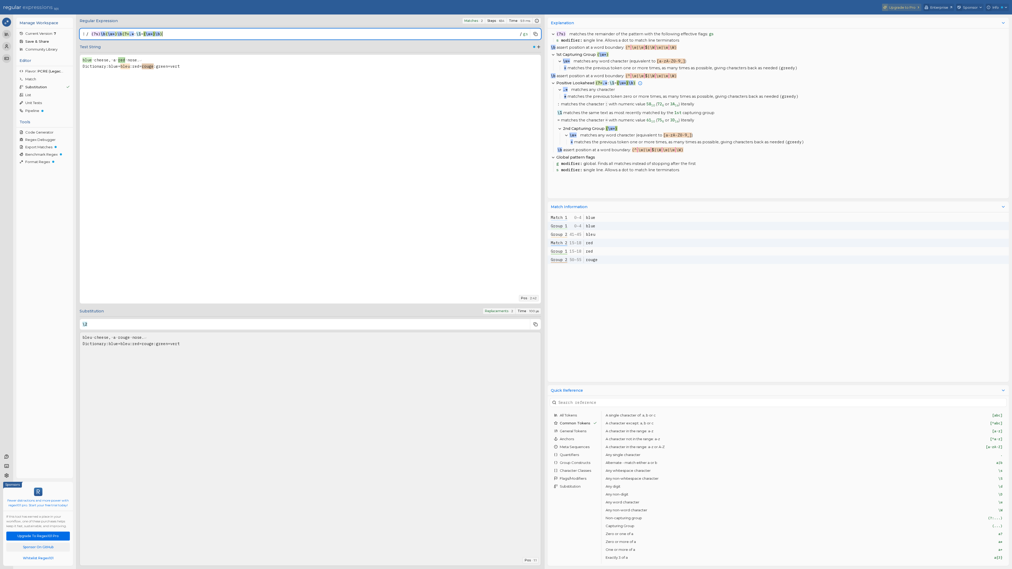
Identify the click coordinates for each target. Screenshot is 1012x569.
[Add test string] (538, 47)
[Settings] (6, 475)
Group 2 (559, 234)
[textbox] (304, 34)
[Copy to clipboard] (535, 34)
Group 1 (559, 225)
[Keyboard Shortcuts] (6, 466)
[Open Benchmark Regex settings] (69, 154)
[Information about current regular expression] (537, 21)
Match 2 (559, 242)
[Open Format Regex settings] (69, 162)
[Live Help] (6, 456)
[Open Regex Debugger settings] (69, 139)
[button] (44, 33)
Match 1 (559, 217)
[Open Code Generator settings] (69, 132)
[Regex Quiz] (6, 58)
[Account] (6, 46)
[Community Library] (6, 34)
